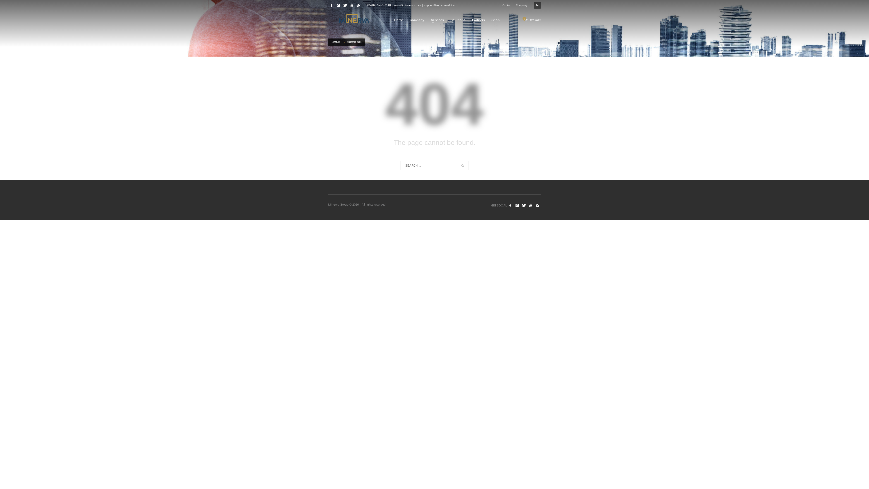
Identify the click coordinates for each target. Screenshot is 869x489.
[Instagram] (338, 5)
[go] (462, 165)
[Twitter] (345, 5)
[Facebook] (331, 5)
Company (521, 5)
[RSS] (358, 5)
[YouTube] (352, 5)
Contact (506, 5)
